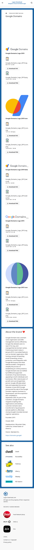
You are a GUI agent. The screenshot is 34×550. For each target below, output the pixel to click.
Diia (14, 529)
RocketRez (18, 457)
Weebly (17, 477)
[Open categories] (2, 2)
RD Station (18, 482)
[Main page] (6, 13)
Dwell (17, 452)
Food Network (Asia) (19, 514)
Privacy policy (7, 542)
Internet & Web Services (16, 13)
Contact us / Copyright (10, 540)
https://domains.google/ (14, 435)
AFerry (17, 471)
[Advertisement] (17, 32)
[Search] (31, 2)
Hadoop (18, 464)
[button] (13, 83)
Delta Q (15, 522)
